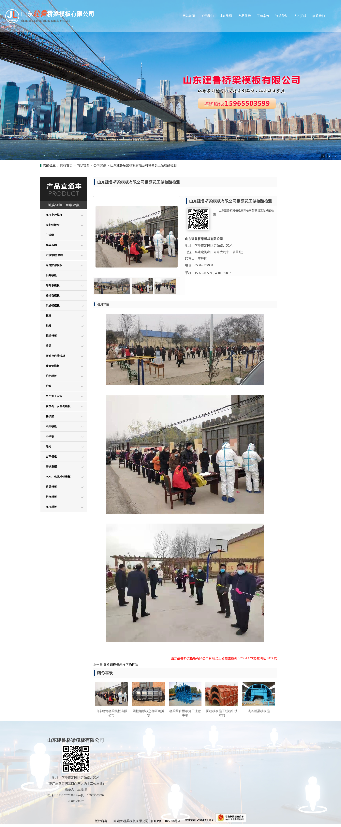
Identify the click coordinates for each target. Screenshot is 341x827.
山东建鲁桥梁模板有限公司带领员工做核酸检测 (143, 165)
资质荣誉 (281, 16)
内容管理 (83, 165)
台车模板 (51, 456)
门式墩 (50, 235)
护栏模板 (51, 376)
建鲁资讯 (226, 16)
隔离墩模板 (53, 285)
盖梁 (48, 345)
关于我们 (207, 16)
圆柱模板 (51, 506)
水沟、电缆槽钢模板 (58, 476)
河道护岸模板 (54, 265)
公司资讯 (100, 165)
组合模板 (51, 496)
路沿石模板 (53, 295)
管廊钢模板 (53, 365)
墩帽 (48, 446)
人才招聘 (300, 16)
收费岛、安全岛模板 (58, 406)
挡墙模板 (51, 335)
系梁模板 (51, 426)
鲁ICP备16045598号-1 (166, 821)
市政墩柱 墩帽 (54, 255)
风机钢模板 (53, 305)
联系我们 (318, 16)
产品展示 (244, 16)
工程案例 (263, 16)
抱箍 (48, 325)
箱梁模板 (51, 486)
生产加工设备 (54, 396)
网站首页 (189, 16)
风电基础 (51, 245)
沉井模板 (51, 275)
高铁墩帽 (51, 466)
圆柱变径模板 (54, 214)
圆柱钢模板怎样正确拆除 (120, 664)
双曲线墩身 (53, 224)
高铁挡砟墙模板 (55, 355)
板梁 (48, 315)
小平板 (50, 436)
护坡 (48, 386)
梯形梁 (50, 416)
